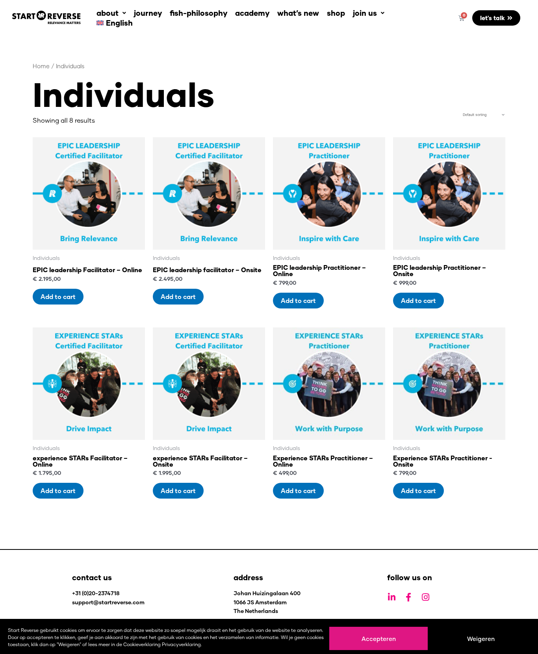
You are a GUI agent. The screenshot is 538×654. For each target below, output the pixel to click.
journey (148, 12)
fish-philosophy (198, 12)
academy (252, 12)
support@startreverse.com (108, 602)
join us (365, 12)
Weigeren (481, 638)
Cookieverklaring (142, 644)
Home (41, 65)
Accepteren (379, 638)
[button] (111, 13)
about (107, 12)
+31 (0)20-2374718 (96, 593)
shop (336, 12)
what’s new (298, 12)
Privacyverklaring (181, 644)
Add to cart (58, 296)
